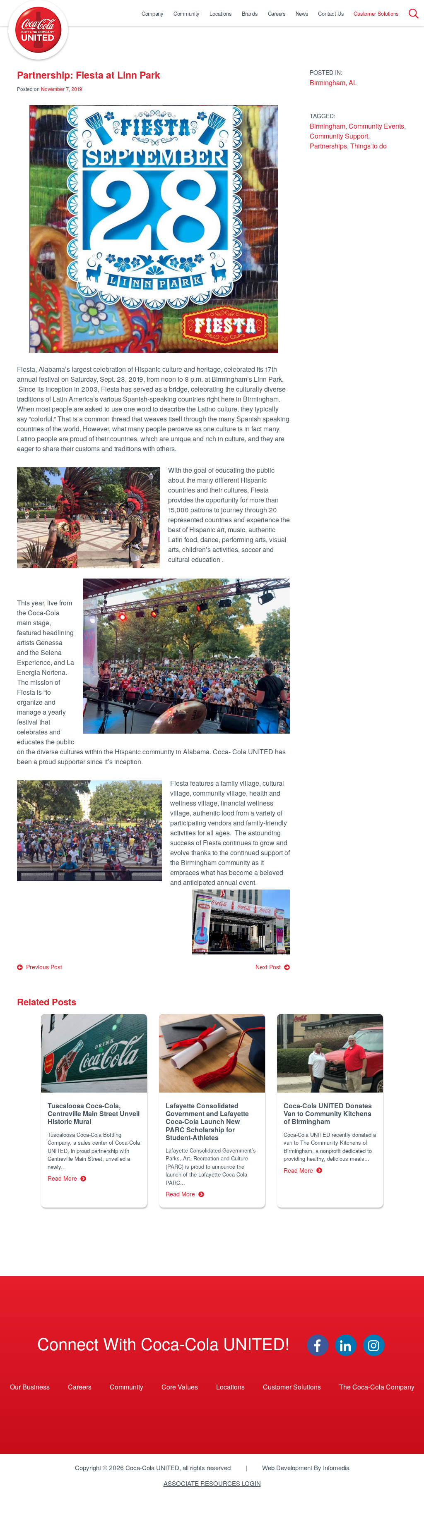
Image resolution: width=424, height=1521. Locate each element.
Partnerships (328, 146)
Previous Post (42, 967)
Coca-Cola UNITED (38, 30)
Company (153, 13)
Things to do (368, 146)
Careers (277, 13)
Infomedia (336, 1467)
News (302, 13)
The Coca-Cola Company (376, 1387)
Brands (250, 13)
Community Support (339, 136)
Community (186, 13)
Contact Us (331, 13)
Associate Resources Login (212, 1483)
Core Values (179, 1387)
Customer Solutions (376, 13)
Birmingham (327, 126)
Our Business (30, 1387)
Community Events (376, 126)
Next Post (269, 967)
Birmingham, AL (333, 82)
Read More (64, 1178)
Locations (220, 13)
